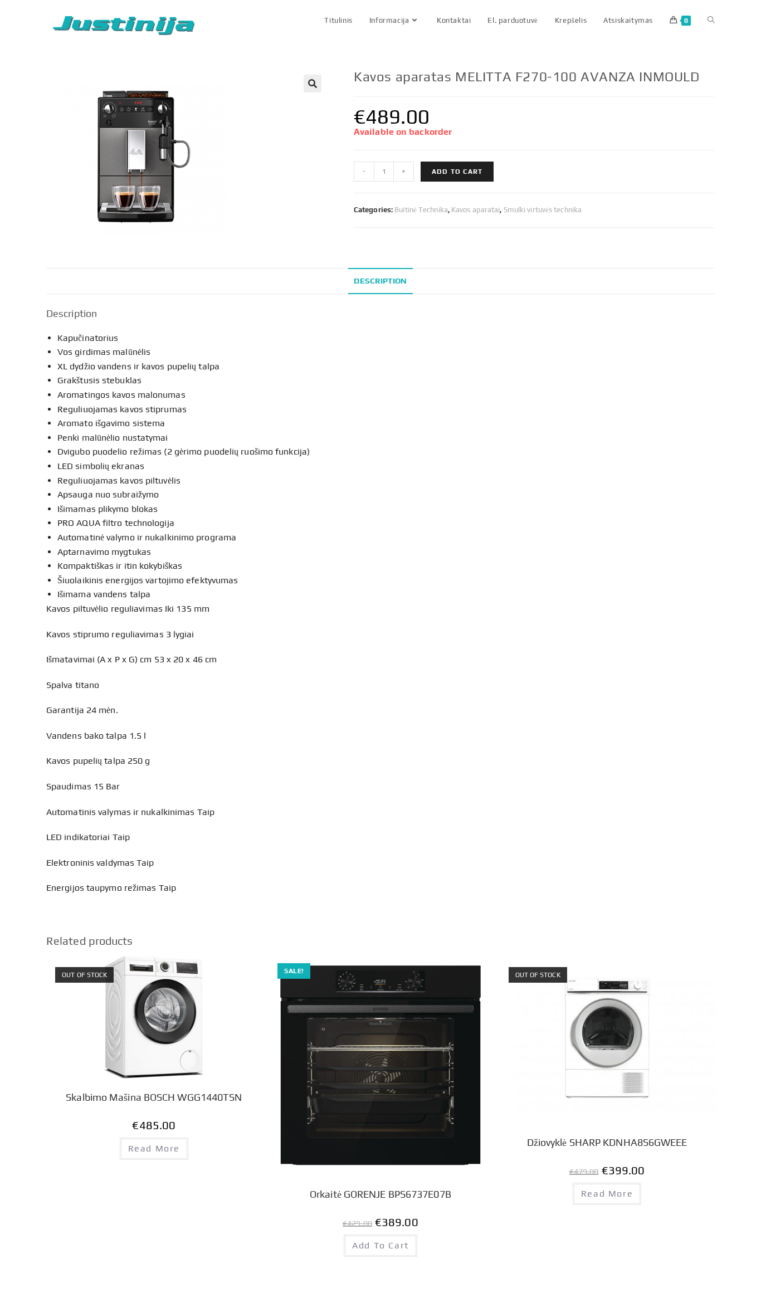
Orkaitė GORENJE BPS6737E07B (380, 1194)
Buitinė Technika (421, 210)
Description (380, 280)
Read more (154, 1148)
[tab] (380, 281)
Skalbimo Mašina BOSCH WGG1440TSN (154, 1097)
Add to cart (457, 171)
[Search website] (711, 20)
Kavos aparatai (475, 210)
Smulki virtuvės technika (543, 210)
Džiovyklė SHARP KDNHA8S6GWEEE (607, 1142)
